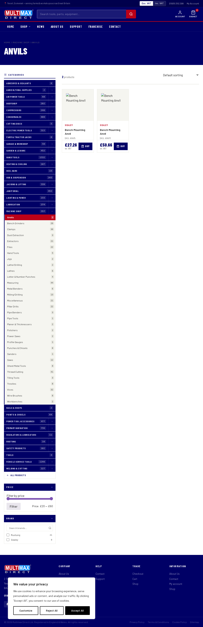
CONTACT (115, 26)
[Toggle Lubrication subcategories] (52, 204)
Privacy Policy (137, 622)
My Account (193, 3)
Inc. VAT (159, 3)
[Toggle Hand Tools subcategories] (52, 157)
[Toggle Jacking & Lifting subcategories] (52, 184)
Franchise (95, 26)
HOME (10, 26)
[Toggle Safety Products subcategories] (52, 448)
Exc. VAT (146, 3)
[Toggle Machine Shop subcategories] (52, 211)
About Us (64, 573)
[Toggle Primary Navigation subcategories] (52, 428)
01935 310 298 (176, 3)
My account (175, 583)
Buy (87, 146)
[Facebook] (7, 604)
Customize (25, 610)
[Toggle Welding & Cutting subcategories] (52, 468)
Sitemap (194, 622)
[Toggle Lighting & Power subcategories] (52, 197)
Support (76, 26)
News (40, 26)
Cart (134, 578)
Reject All (51, 610)
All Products (18, 475)
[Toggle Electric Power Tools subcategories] (52, 130)
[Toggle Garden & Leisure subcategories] (52, 150)
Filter (13, 506)
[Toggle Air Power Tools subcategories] (52, 96)
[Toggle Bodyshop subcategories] (52, 103)
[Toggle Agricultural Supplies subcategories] (52, 90)
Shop (135, 583)
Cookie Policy (179, 622)
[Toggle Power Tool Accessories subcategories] (52, 421)
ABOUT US (57, 26)
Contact (100, 573)
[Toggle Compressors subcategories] (52, 110)
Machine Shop (21, 42)
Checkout (137, 573)
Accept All (77, 610)
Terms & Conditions (158, 622)
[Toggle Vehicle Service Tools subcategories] (52, 461)
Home (7, 42)
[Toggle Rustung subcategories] (52, 441)
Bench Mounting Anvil (75, 131)
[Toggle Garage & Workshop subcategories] (52, 144)
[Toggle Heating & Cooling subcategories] (52, 164)
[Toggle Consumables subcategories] (52, 117)
